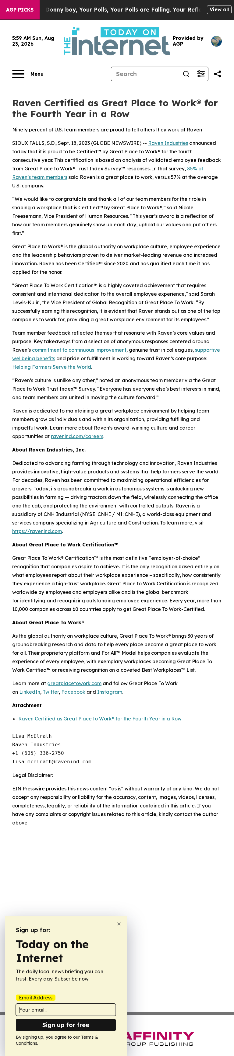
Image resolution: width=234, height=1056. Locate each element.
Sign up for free (65, 1025)
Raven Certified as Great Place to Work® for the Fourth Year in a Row (100, 719)
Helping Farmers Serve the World (51, 367)
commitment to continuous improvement (79, 350)
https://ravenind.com (37, 531)
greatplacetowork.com (74, 683)
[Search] (186, 74)
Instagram (109, 692)
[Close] (119, 924)
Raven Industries (168, 143)
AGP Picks (20, 10)
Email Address (35, 998)
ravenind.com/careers (77, 436)
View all (219, 9)
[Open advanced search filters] (200, 74)
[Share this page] (217, 74)
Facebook (73, 692)
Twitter (51, 692)
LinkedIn (29, 692)
